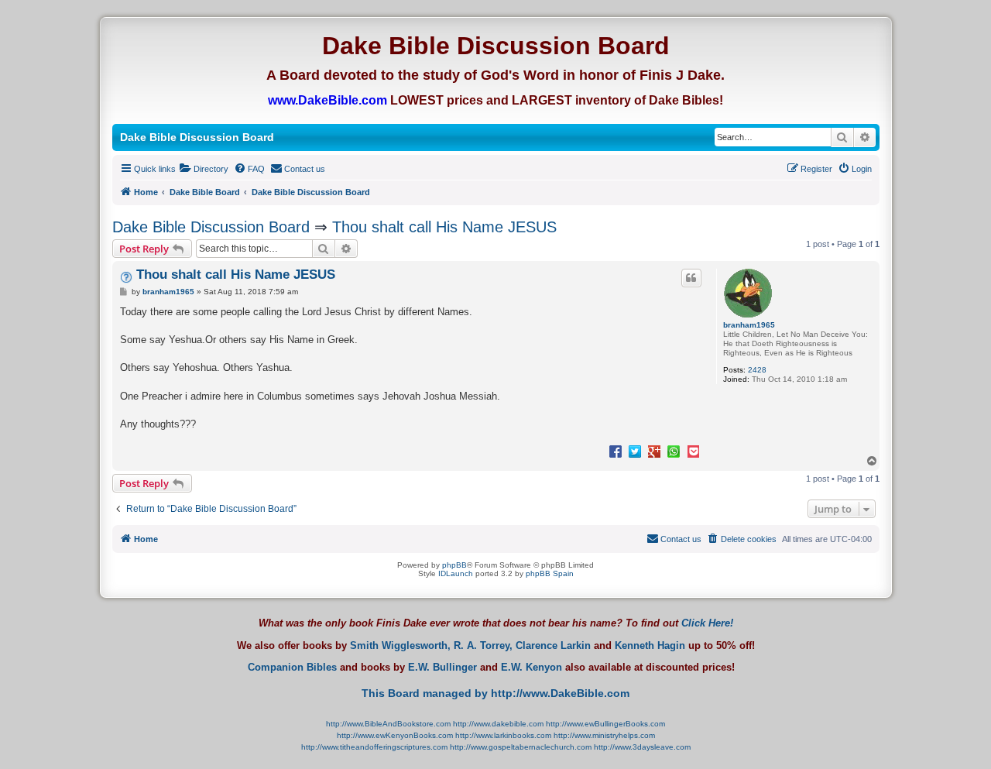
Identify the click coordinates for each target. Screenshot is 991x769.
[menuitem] (204, 169)
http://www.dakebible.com (498, 723)
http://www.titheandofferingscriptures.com (374, 747)
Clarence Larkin (553, 645)
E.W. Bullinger (442, 667)
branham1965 (749, 325)
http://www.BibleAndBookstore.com (388, 723)
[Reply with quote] (691, 278)
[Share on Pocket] (692, 451)
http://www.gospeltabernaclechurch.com (521, 747)
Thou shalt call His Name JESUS (444, 226)
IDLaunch (455, 573)
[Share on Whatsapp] (673, 451)
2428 (757, 370)
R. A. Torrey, (483, 645)
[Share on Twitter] (634, 451)
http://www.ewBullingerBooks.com (605, 723)
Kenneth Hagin (650, 645)
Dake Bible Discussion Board (211, 226)
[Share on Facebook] (615, 451)
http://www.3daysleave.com (642, 747)
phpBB (454, 565)
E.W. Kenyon (531, 667)
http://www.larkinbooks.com (503, 735)
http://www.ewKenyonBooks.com (395, 735)
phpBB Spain (550, 573)
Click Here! (707, 623)
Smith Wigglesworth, (400, 645)
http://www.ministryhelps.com (604, 735)
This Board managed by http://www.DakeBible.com (495, 693)
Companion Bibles (292, 667)
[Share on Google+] (654, 451)
